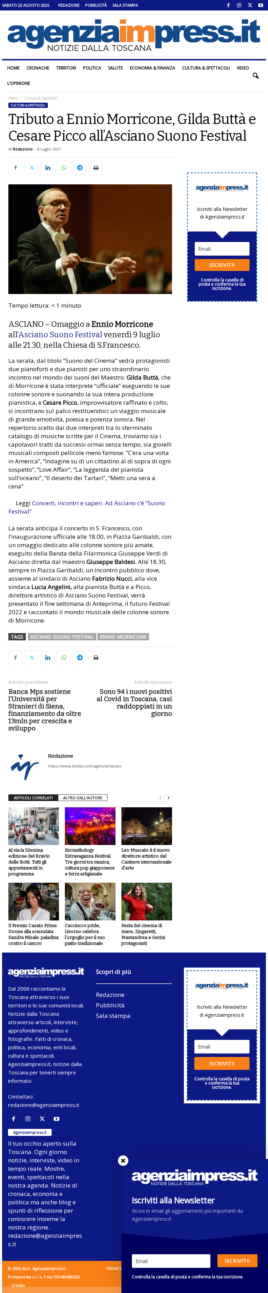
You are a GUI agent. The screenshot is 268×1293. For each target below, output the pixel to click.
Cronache (38, 68)
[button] (255, 75)
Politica (92, 68)
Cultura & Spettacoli (206, 68)
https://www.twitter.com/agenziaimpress (84, 766)
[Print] (96, 168)
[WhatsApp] (63, 168)
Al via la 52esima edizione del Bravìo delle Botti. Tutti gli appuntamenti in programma (29, 861)
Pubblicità (96, 5)
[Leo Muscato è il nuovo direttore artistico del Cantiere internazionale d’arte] (146, 826)
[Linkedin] (47, 168)
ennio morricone (123, 636)
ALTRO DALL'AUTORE (82, 797)
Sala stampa (125, 5)
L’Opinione (18, 83)
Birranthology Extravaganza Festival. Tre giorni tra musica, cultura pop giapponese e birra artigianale (90, 861)
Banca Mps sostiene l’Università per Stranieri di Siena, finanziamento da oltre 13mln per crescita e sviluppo (44, 710)
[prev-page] (160, 798)
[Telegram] (80, 168)
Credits (18, 1285)
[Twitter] (250, 5)
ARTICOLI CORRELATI (33, 797)
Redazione (69, 5)
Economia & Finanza (152, 68)
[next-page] (168, 798)
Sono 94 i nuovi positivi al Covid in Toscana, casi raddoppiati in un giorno (134, 702)
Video (243, 68)
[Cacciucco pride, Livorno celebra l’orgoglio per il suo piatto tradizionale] (90, 901)
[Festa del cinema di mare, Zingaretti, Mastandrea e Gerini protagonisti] (146, 901)
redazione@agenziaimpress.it (43, 1104)
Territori (66, 68)
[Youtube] (260, 5)
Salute (115, 68)
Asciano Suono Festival (60, 334)
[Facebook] (228, 5)
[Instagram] (239, 5)
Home (13, 68)
